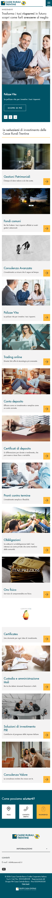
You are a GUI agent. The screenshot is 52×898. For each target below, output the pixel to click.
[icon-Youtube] (4, 869)
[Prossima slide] (15, 117)
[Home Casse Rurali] (13, 3)
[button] (49, 3)
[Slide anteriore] (5, 117)
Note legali (25, 884)
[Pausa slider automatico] (10, 117)
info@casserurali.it (15, 862)
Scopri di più (15, 108)
